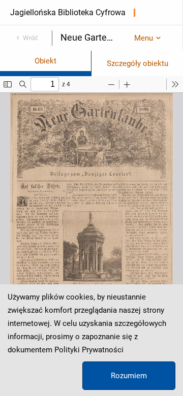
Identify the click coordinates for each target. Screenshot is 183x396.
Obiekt (45, 60)
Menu (143, 38)
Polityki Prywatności (89, 349)
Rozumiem (129, 375)
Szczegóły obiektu (137, 63)
